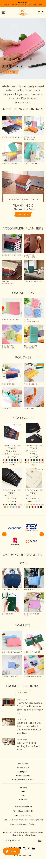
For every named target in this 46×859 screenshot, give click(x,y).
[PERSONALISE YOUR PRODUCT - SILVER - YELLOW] (20, 505)
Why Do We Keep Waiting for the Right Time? (28, 746)
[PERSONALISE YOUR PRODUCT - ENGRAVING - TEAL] (42, 505)
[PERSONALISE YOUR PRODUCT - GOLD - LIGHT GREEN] (34, 462)
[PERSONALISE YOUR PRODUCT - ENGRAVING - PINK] (34, 505)
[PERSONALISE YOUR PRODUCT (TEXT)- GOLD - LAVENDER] (9, 462)
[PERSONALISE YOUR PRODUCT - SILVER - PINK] (19, 507)
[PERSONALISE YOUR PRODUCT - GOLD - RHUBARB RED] (42, 460)
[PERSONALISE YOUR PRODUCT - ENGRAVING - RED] (32, 507)
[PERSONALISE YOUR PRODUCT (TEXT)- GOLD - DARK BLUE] (6, 460)
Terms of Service (23, 775)
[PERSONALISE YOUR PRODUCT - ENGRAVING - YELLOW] (28, 505)
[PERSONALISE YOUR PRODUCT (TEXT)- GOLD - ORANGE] (20, 462)
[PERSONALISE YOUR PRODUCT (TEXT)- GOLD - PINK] (6, 462)
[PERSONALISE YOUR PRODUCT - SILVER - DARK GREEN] (15, 505)
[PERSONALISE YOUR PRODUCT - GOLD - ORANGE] (28, 462)
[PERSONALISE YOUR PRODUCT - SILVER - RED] (4, 505)
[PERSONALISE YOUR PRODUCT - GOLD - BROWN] (25, 462)
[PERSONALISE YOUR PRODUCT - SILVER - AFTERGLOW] (18, 505)
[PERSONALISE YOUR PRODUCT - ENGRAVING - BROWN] (35, 507)
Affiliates (23, 799)
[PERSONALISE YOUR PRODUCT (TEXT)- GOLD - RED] (13, 465)
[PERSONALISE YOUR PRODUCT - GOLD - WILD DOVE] (28, 460)
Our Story (23, 787)
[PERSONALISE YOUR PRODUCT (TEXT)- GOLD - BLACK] (18, 460)
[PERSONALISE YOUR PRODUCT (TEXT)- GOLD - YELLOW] (11, 465)
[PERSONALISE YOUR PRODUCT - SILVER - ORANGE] (5, 507)
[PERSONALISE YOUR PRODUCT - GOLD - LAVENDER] (42, 462)
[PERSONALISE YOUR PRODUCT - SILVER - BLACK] (9, 505)
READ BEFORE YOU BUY (23, 779)
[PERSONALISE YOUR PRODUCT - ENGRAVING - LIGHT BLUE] (40, 505)
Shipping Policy (23, 771)
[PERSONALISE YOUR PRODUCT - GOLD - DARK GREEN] (37, 460)
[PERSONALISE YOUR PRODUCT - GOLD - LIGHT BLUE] (40, 462)
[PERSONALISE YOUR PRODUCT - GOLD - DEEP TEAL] (34, 460)
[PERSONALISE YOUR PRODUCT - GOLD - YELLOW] (31, 462)
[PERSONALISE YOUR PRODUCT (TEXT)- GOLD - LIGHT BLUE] (12, 462)
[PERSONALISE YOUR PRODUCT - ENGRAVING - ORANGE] (31, 505)
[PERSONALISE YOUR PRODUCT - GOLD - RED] (40, 460)
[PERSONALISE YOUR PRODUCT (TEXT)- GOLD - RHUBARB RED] (15, 460)
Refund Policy (23, 767)
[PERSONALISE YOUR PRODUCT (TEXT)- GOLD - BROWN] (4, 462)
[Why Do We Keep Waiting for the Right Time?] (8, 741)
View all (22, 693)
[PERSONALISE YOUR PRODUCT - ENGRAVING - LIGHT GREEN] (27, 507)
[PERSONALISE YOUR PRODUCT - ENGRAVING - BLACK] (41, 507)
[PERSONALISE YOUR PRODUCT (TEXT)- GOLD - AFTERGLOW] (20, 460)
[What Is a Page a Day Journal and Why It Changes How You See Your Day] (8, 722)
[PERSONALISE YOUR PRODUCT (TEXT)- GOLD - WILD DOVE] (4, 460)
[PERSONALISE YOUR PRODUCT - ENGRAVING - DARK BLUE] (38, 507)
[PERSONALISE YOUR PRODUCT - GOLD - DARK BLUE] (31, 460)
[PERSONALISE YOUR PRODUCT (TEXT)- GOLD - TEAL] (15, 462)
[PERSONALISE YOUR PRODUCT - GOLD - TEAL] (37, 462)
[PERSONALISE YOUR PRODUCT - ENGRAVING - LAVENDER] (37, 505)
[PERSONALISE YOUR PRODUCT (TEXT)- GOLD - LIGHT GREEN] (18, 462)
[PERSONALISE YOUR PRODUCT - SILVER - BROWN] (12, 505)
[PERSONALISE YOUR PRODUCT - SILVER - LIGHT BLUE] (13, 507)
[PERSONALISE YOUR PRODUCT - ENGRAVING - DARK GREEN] (30, 507)
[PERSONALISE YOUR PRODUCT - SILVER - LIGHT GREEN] (8, 507)
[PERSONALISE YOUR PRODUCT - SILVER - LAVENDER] (16, 507)
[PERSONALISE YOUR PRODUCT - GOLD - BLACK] (25, 460)
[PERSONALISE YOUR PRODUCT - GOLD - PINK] (32, 465)
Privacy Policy (23, 763)
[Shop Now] (23, 196)
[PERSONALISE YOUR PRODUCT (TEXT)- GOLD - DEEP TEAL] (9, 460)
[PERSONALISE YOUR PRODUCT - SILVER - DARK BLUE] (6, 505)
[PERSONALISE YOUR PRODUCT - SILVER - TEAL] (11, 507)
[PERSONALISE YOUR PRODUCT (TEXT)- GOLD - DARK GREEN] (12, 460)
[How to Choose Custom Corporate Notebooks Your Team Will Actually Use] (8, 702)
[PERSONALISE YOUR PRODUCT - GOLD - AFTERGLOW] (35, 465)
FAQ (23, 791)
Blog (23, 795)
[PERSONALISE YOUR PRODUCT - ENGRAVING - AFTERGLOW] (25, 505)
